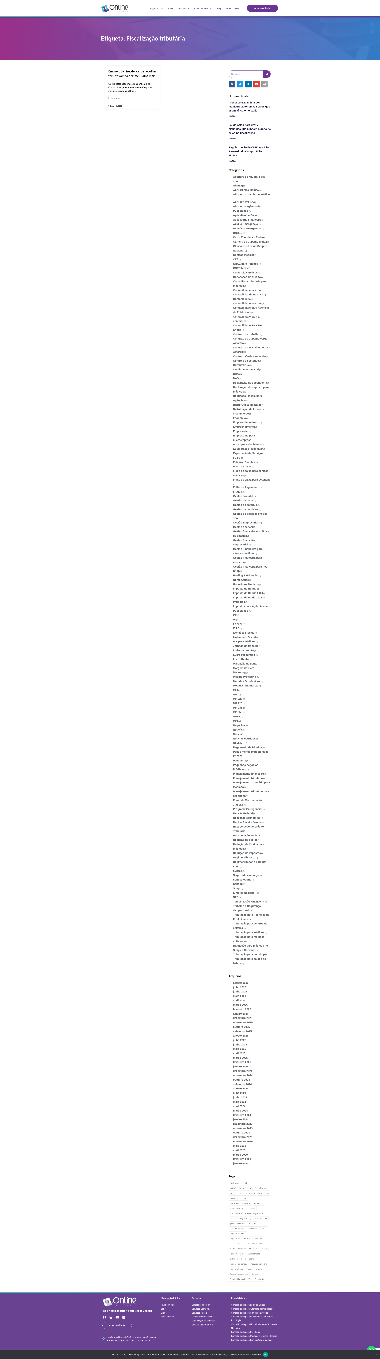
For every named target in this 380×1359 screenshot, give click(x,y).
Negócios (239, 725)
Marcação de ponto (245, 663)
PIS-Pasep (239, 769)
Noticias (238, 734)
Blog (218, 8)
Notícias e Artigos (244, 738)
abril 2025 (239, 1053)
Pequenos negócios (245, 765)
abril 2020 (239, 1150)
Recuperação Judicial (247, 835)
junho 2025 (240, 1044)
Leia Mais (232, 116)
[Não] (376, 1354)
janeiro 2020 (240, 1163)
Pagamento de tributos (247, 747)
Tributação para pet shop (249, 954)
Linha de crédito (243, 650)
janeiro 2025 (240, 1066)
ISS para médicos (244, 641)
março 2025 (240, 1057)
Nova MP (238, 742)
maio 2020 (239, 1145)
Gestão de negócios (245, 509)
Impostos (239, 601)
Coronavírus (241, 365)
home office (253, 1228)
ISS (243, 1243)
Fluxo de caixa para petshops (251, 479)
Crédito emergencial (246, 369)
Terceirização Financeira (248, 901)
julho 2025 (239, 1040)
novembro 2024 (243, 1075)
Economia (239, 418)
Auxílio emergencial (238, 1183)
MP (235, 694)
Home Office (241, 579)
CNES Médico (241, 268)
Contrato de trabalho (246, 334)
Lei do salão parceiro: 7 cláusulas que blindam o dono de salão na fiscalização (250, 129)
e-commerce (241, 413)
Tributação (259, 1279)
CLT (235, 259)
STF (235, 897)
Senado (238, 883)
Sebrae (237, 870)
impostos (258, 1238)
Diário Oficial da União (247, 404)
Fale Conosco (232, 8)
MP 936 (237, 707)
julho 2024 (239, 1092)
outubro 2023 (241, 1132)
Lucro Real (240, 659)
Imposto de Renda (244, 588)
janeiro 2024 (240, 1119)
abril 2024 (239, 1106)
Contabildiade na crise (247, 290)
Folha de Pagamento (246, 487)
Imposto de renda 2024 (247, 597)
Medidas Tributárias (245, 685)
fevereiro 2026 (242, 1009)
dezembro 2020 (242, 1137)
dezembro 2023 (242, 1123)
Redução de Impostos (247, 853)
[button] (232, 84)
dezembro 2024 (242, 1071)
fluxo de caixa (236, 1213)
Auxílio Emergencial (246, 224)
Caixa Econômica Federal (249, 237)
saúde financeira (255, 1269)
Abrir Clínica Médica (246, 190)
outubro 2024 (241, 1079)
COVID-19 (234, 1198)
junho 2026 (240, 991)
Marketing (239, 672)
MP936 (264, 1249)
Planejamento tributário (248, 778)
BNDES (237, 232)
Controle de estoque (246, 360)
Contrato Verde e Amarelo (249, 356)
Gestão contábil (243, 496)
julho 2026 (239, 987)
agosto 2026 (240, 982)
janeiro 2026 (240, 1013)
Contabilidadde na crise (248, 294)
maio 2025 (239, 1048)
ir (238, 1243)
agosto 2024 (240, 1088)
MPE (236, 720)
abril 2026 (239, 1000)
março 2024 (240, 1110)
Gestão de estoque (245, 504)
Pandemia (239, 760)
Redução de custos (245, 839)
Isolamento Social (244, 637)
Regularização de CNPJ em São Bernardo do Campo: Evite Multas (249, 151)
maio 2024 (239, 1101)
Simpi (236, 888)
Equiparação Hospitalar (248, 448)
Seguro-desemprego (246, 875)
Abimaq (238, 185)
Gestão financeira (244, 527)
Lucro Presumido (244, 654)
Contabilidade (242, 299)
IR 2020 (237, 623)
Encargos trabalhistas (247, 444)
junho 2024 (240, 1097)
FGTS (236, 457)
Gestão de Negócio (238, 1218)
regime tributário (237, 1269)
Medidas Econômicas (246, 681)
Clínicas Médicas (244, 254)
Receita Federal (243, 813)
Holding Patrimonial (245, 575)
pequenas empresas (251, 1254)
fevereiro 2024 (242, 1115)
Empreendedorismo (245, 422)
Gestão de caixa (243, 500)
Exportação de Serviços (248, 453)
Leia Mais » (114, 98)
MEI (235, 690)
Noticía (237, 729)
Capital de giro (261, 1188)
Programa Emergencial (247, 809)
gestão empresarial (258, 1218)
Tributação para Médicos (248, 932)
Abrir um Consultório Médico (251, 194)
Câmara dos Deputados (240, 1203)
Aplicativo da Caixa (245, 215)
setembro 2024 (242, 1084)
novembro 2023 (243, 1128)
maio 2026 (239, 996)
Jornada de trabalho (246, 645)
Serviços (182, 8)
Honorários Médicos (246, 584)
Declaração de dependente (250, 382)
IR (234, 619)
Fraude (237, 491)
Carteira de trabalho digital (250, 241)
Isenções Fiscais (243, 632)
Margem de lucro (243, 668)
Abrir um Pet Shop (244, 202)
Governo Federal (237, 1228)
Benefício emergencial (247, 228)
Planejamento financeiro (248, 773)
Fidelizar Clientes (244, 462)
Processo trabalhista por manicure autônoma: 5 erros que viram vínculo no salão (249, 106)
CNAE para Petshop (245, 263)
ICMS (263, 1228)
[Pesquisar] (267, 74)
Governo (252, 1223)
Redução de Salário (259, 1264)
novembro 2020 (243, 1141)
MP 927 (237, 698)
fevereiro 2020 (242, 1159)
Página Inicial (156, 8)
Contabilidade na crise (247, 303)
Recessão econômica (246, 817)
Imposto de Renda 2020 (248, 593)
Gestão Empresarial (245, 522)
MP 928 (237, 703)
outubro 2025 (241, 1026)
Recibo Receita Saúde (247, 822)
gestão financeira (237, 1223)
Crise (236, 373)
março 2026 (240, 1004)
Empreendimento (244, 426)
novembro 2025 (243, 1022)
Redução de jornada (238, 1264)
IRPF (236, 628)
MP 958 (237, 712)
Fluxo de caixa (242, 466)
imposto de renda (238, 1233)
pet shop (234, 1259)
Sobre (170, 8)
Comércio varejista (245, 272)
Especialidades (201, 8)
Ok (265, 1354)
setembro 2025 (242, 1031)
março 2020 (240, 1154)
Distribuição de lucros (247, 409)
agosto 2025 (240, 1035)
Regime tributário (244, 857)
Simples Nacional (244, 892)
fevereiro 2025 (242, 1062)
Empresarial (240, 431)
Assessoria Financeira (247, 219)
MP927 (237, 716)
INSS (236, 615)
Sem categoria (242, 879)
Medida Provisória (244, 676)
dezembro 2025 (242, 1018)
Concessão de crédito (247, 277)
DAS (236, 378)
